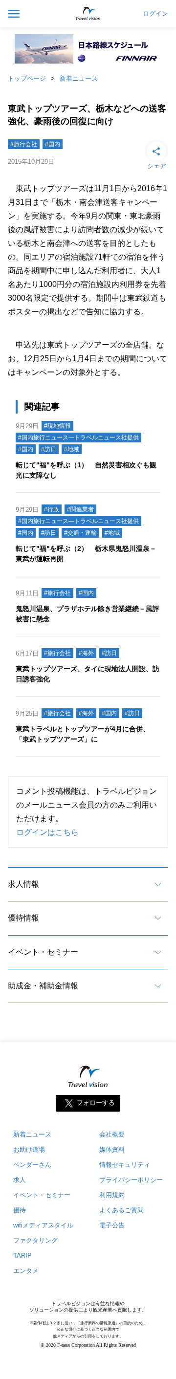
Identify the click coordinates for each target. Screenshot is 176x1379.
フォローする (96, 1103)
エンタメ (26, 1270)
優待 (19, 1210)
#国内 (52, 144)
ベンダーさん (32, 1164)
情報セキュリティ (124, 1164)
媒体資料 (112, 1149)
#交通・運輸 (80, 532)
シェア (156, 166)
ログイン (155, 13)
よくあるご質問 (121, 1210)
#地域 (71, 449)
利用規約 (112, 1195)
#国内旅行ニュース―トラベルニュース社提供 (78, 437)
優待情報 (23, 918)
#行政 (51, 509)
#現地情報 (57, 425)
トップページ (27, 78)
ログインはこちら (47, 832)
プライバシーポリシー (131, 1179)
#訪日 (48, 449)
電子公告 (112, 1225)
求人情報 (23, 884)
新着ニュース (79, 78)
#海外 (86, 653)
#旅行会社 (23, 144)
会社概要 (112, 1134)
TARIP (22, 1255)
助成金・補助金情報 (43, 986)
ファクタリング (35, 1240)
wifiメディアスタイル (43, 1225)
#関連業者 (80, 509)
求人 (19, 1179)
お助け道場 (29, 1149)
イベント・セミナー (43, 952)
